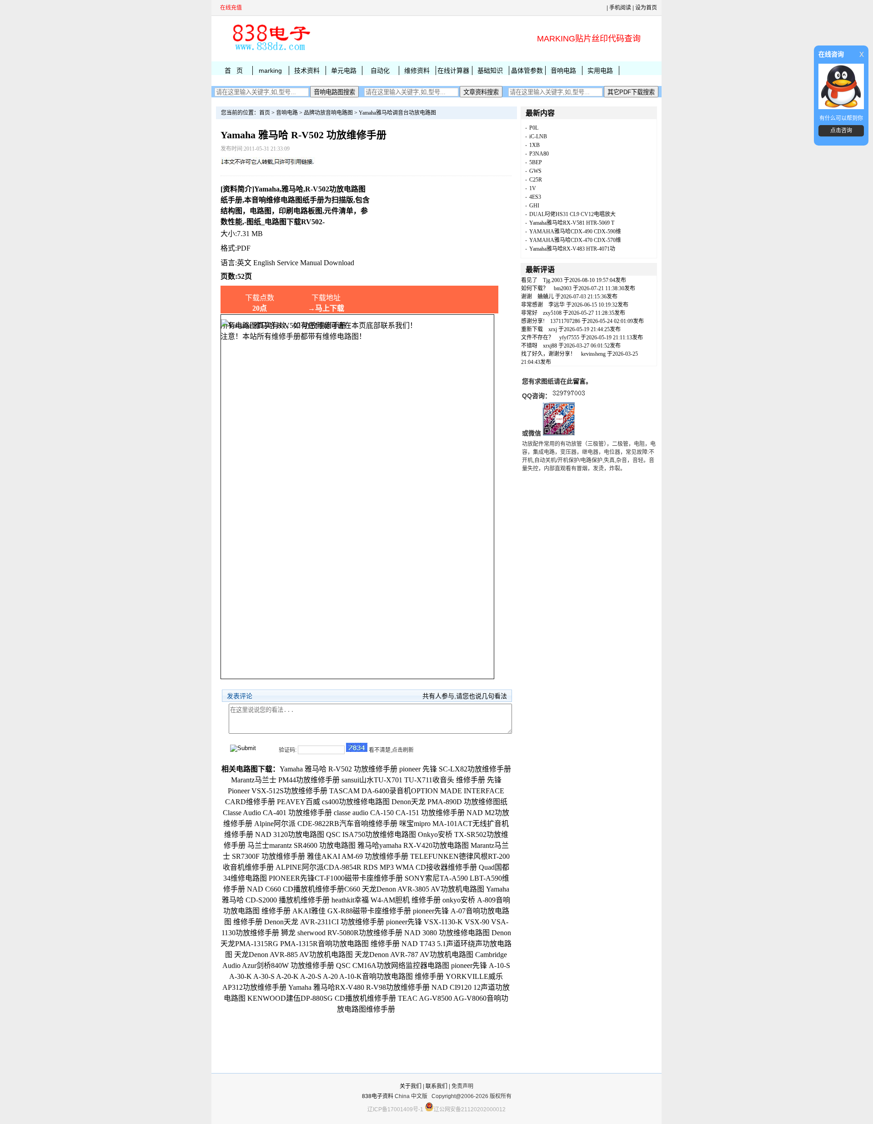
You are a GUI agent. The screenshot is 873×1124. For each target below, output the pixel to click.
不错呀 (529, 346)
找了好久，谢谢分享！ (548, 354)
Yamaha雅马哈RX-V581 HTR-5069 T (571, 223)
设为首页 (646, 8)
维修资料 (417, 70)
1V (532, 188)
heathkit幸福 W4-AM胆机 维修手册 (386, 900)
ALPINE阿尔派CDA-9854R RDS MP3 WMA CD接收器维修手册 (376, 867)
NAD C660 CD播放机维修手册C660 (303, 889)
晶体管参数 (527, 70)
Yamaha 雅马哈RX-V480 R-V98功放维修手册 (359, 987)
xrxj (552, 329)
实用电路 (600, 70)
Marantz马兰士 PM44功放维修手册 (285, 780)
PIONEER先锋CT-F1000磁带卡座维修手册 (336, 878)
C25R (535, 179)
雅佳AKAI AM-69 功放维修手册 (357, 856)
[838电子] (270, 50)
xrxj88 (550, 346)
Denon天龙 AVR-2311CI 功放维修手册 (324, 922)
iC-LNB (538, 136)
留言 (579, 381)
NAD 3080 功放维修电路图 (447, 933)
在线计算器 (453, 70)
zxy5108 (552, 313)
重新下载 (532, 329)
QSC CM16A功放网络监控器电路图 (392, 965)
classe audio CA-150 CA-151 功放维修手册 (399, 813)
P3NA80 (539, 154)
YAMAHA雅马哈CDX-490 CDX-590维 (575, 231)
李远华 (556, 305)
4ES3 (535, 197)
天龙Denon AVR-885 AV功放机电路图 (293, 954)
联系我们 (436, 1086)
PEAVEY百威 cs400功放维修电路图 (333, 802)
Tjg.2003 (552, 280)
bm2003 (563, 288)
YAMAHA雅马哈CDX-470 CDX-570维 (575, 240)
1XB (534, 145)
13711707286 (565, 321)
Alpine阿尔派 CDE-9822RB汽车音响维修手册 (325, 823)
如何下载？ (534, 288)
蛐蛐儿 (545, 296)
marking (270, 70)
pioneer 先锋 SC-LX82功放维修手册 (455, 769)
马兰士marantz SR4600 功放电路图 (301, 845)
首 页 (234, 70)
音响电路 (563, 70)
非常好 (529, 313)
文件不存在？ (537, 337)
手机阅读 (620, 8)
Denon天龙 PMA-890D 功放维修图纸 (449, 802)
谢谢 (526, 296)
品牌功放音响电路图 (328, 113)
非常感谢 (532, 305)
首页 (264, 113)
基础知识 (490, 70)
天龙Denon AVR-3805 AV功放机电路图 (423, 889)
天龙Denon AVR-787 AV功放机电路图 (414, 954)
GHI (534, 205)
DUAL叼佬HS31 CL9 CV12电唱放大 (572, 214)
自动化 (380, 70)
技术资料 (307, 70)
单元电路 (343, 70)
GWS (535, 171)
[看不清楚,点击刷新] (356, 747)
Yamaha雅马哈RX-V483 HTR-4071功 (572, 249)
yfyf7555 (569, 337)
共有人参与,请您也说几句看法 (464, 696)
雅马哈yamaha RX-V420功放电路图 (413, 845)
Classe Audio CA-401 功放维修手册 (277, 813)
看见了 (529, 280)
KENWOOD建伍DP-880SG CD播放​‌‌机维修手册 (321, 998)
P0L (533, 128)
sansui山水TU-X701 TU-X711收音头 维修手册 (413, 780)
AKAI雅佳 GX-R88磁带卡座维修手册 (351, 911)
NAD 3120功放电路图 (289, 834)
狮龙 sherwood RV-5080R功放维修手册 (341, 933)
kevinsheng (593, 354)
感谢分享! (533, 321)
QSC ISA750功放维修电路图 (371, 834)
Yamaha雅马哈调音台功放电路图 (397, 113)
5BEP (535, 162)
